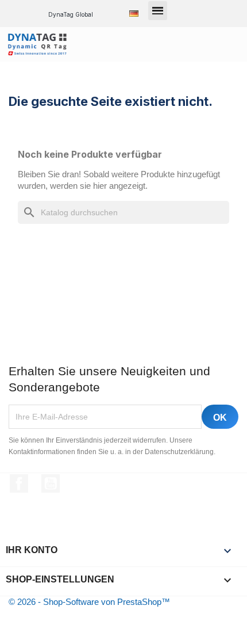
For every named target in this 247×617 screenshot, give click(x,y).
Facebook (19, 483)
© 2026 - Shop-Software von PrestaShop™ (89, 602)
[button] (157, 10)
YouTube (50, 483)
